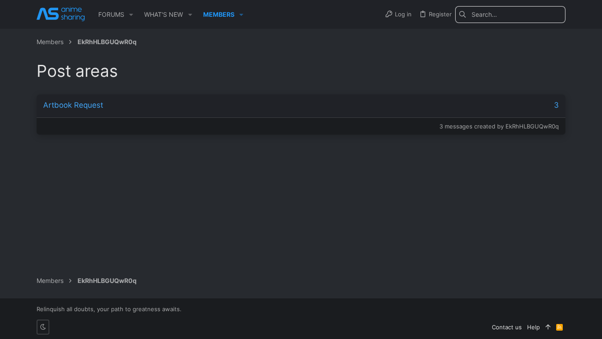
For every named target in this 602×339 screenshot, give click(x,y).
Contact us (507, 327)
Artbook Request (73, 105)
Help (533, 327)
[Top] (548, 327)
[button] (131, 14)
